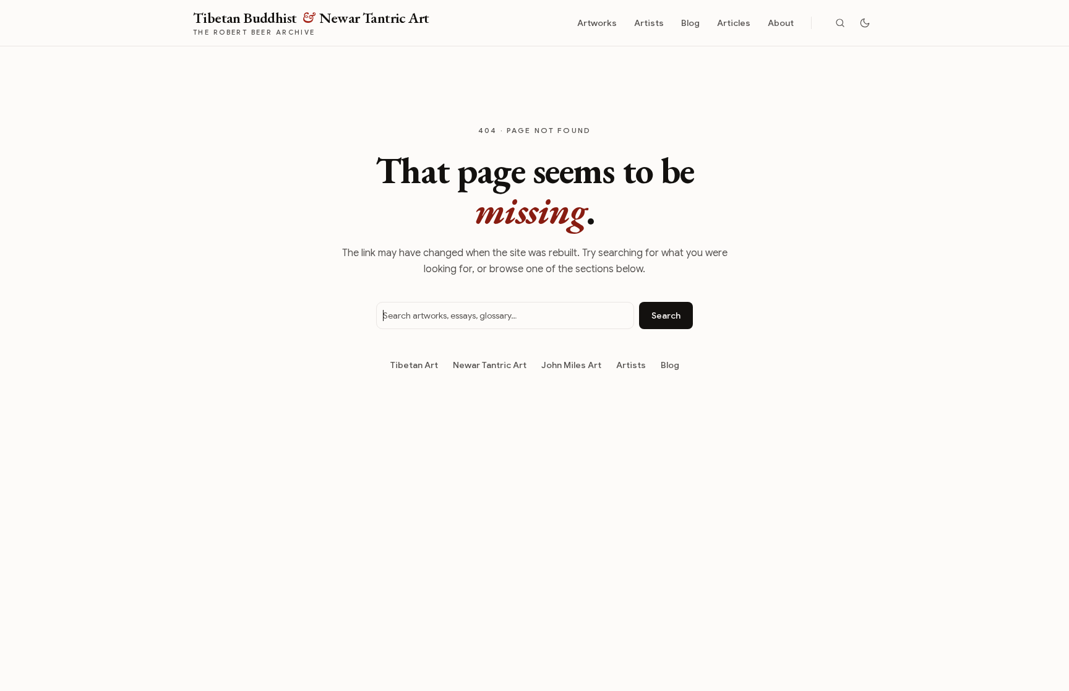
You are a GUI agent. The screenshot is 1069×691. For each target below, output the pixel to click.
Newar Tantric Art (489, 365)
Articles (733, 22)
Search (665, 315)
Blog (690, 22)
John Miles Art (571, 365)
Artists (649, 22)
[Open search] (840, 23)
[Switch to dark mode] (865, 23)
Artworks (597, 22)
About (781, 22)
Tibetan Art (414, 365)
